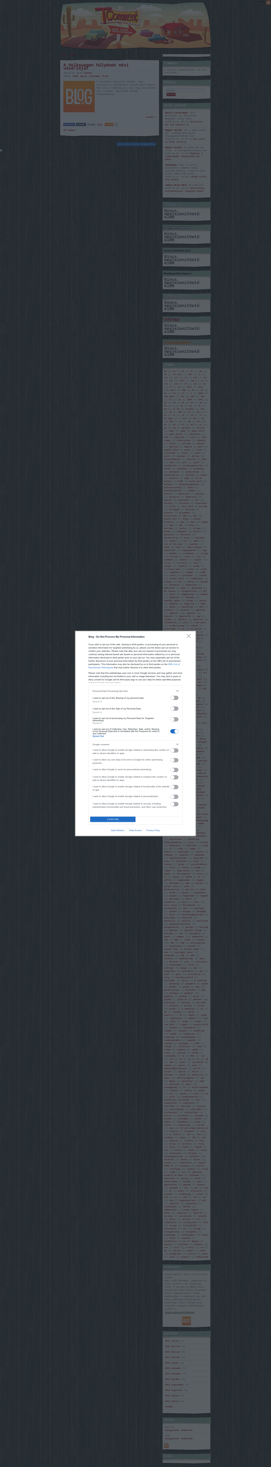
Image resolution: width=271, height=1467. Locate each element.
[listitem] (135, 691)
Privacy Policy (153, 830)
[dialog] (135, 733)
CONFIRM (113, 819)
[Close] (190, 637)
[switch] (174, 698)
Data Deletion (118, 830)
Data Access (135, 830)
